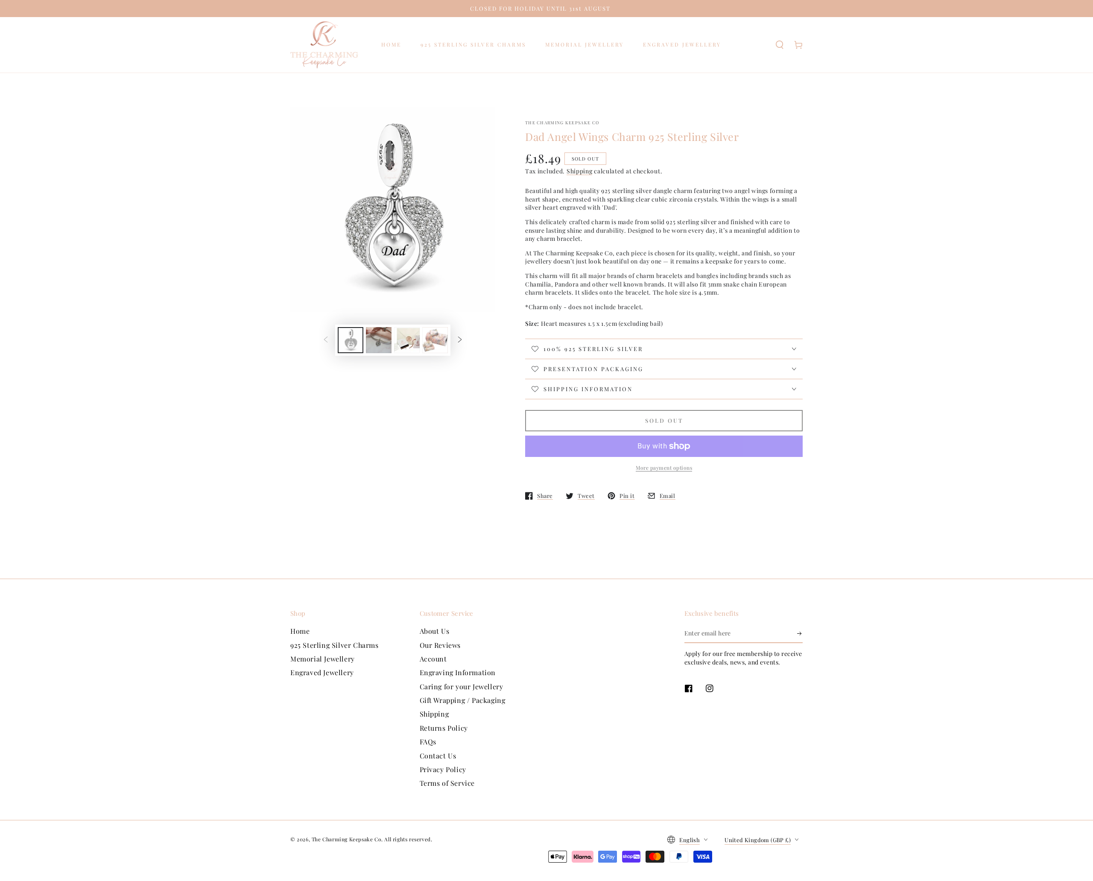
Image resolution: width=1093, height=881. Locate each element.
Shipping (580, 171)
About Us (435, 630)
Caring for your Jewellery (461, 686)
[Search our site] (779, 44)
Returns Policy (444, 727)
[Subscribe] (800, 633)
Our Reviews (440, 645)
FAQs (428, 741)
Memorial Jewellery (322, 658)
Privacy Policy (443, 769)
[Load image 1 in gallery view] (350, 340)
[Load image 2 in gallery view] (379, 340)
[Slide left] (325, 340)
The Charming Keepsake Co (562, 123)
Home (300, 630)
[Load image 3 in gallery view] (407, 340)
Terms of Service (447, 783)
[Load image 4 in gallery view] (435, 340)
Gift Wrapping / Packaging (463, 700)
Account (433, 658)
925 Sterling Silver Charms (334, 645)
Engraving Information (458, 672)
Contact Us (438, 755)
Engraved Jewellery (322, 672)
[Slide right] (459, 340)
